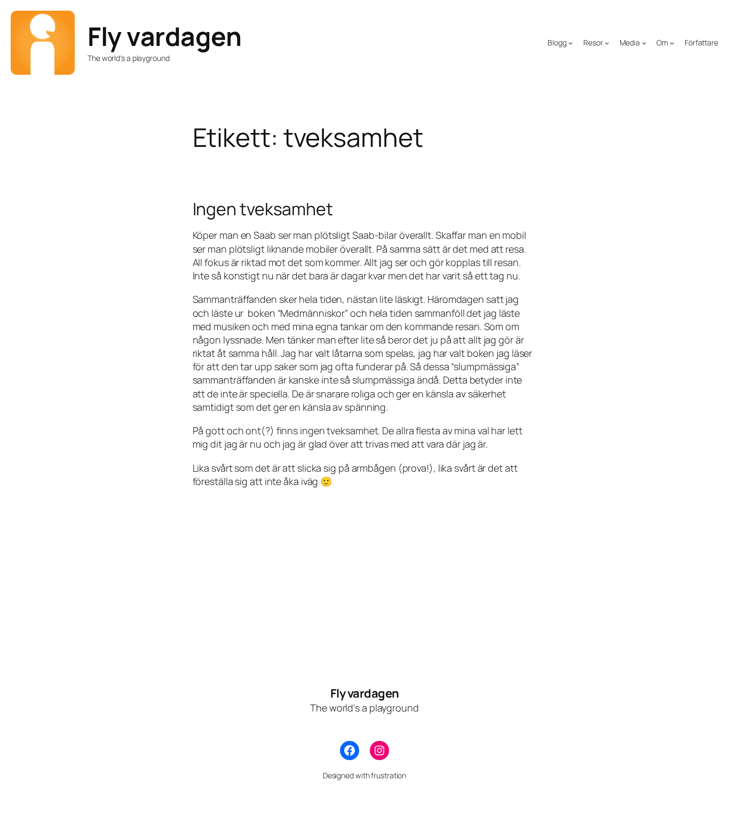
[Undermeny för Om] (672, 43)
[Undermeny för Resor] (607, 43)
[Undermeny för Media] (644, 43)
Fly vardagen (164, 36)
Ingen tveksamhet (263, 208)
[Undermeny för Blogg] (570, 43)
